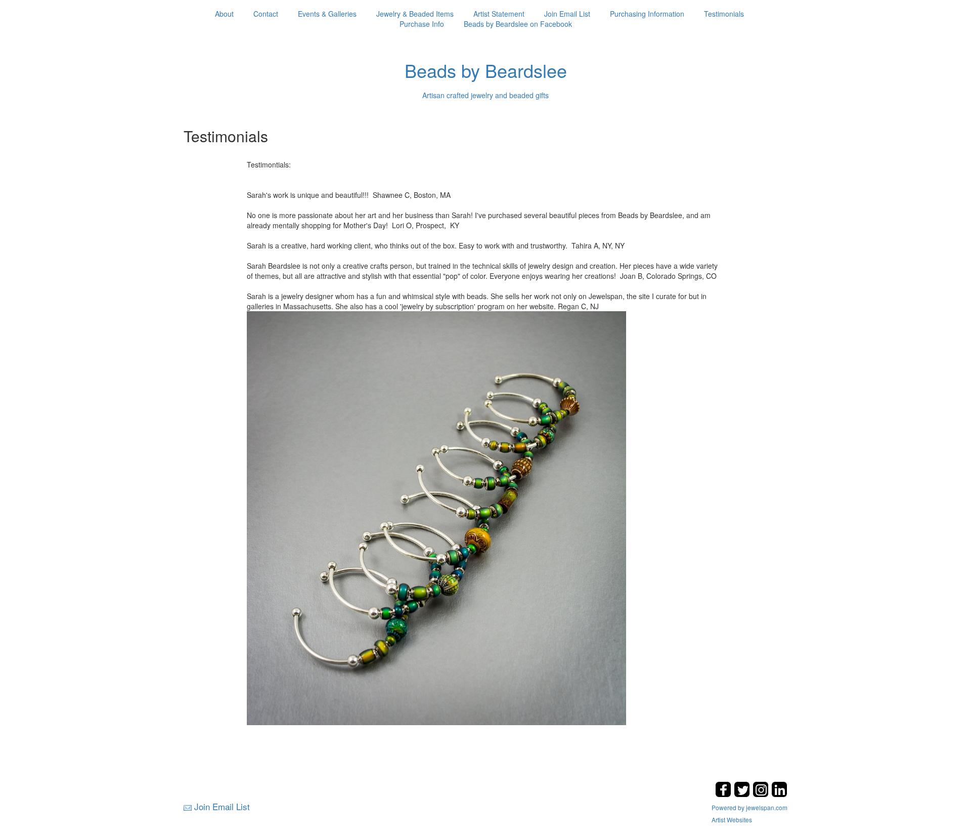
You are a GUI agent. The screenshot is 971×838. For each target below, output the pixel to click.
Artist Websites (732, 819)
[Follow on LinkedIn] (779, 794)
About (224, 14)
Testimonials (724, 14)
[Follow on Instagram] (762, 794)
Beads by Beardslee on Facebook (518, 24)
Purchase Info (422, 24)
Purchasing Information (647, 14)
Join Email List (567, 14)
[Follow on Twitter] (743, 794)
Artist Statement (498, 14)
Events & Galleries (327, 14)
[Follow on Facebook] (724, 794)
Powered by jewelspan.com (749, 807)
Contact (265, 14)
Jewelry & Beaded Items (415, 14)
